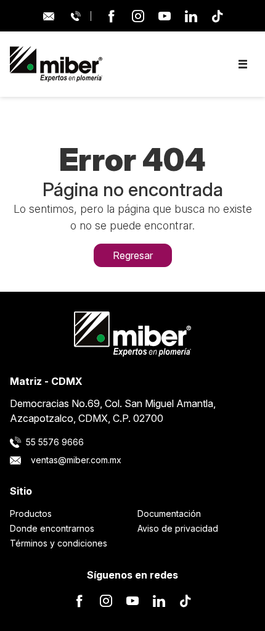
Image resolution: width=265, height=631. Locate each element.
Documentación (169, 513)
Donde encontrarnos (52, 528)
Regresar (133, 255)
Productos (31, 513)
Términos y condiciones (58, 543)
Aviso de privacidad (177, 528)
